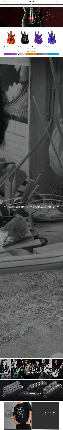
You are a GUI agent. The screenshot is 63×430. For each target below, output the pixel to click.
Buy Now (45, 418)
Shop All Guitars (31, 49)
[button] (55, 1)
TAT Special (38, 55)
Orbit (27, 55)
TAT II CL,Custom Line (5, 45)
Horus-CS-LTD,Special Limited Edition (34, 45)
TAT (48, 55)
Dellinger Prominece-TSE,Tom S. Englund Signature (21, 45)
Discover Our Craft (31, 210)
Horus (5, 55)
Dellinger (16, 55)
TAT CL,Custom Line (46, 45)
